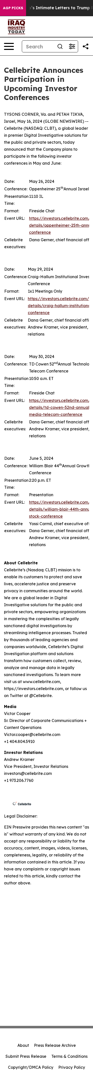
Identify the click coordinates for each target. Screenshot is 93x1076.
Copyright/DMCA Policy (30, 1067)
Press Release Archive (55, 1045)
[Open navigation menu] (9, 46)
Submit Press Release (25, 1056)
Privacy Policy (71, 1067)
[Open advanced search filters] (72, 46)
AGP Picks (13, 8)
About (23, 1045)
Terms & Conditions (69, 1056)
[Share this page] (85, 46)
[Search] (60, 46)
